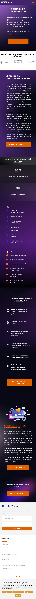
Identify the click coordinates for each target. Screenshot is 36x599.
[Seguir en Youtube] (19, 577)
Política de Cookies (18, 592)
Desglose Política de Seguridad (10, 554)
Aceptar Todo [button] (29, 592)
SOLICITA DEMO (17, 41)
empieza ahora (17, 493)
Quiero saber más (18, 145)
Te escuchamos (17, 467)
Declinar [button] (18, 595)
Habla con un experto (18, 382)
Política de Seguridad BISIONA (9, 551)
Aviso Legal (5, 544)
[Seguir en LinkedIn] (16, 577)
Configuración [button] (7, 592)
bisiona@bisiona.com (7, 572)
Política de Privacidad (7, 548)
